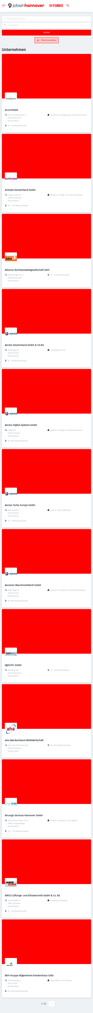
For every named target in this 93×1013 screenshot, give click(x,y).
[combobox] (46, 19)
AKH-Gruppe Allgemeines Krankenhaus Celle (29, 975)
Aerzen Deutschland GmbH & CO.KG (24, 345)
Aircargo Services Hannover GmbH (24, 815)
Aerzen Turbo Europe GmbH (20, 505)
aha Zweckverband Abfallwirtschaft (24, 740)
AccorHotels (11, 109)
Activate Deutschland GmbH (20, 189)
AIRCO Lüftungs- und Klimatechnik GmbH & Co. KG (32, 895)
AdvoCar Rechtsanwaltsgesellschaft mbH (27, 269)
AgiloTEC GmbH (13, 665)
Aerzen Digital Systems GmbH (21, 425)
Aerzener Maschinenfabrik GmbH (23, 585)
